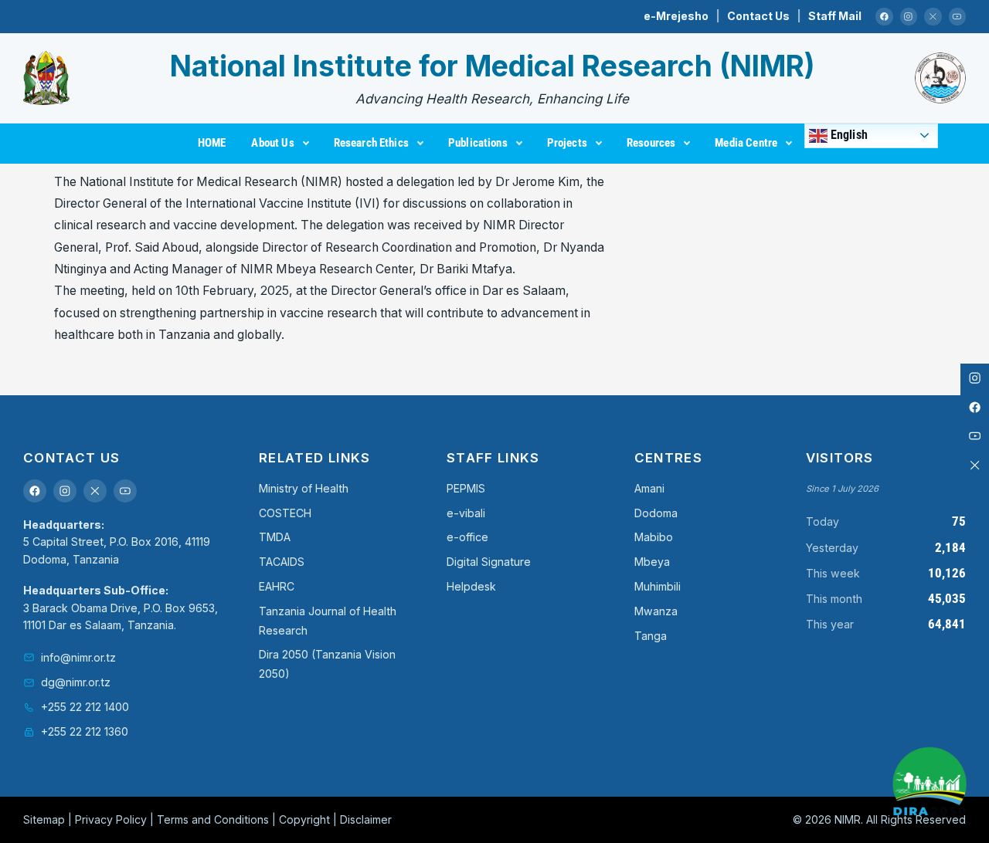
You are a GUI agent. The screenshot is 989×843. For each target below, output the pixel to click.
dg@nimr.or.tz (75, 682)
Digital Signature (489, 561)
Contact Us (758, 15)
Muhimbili (657, 586)
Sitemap (44, 819)
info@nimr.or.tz (78, 657)
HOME (212, 143)
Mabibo (653, 536)
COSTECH (285, 513)
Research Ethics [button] (371, 143)
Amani (649, 488)
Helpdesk (471, 586)
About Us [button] (272, 143)
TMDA (275, 536)
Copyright (304, 819)
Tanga (650, 635)
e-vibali (466, 513)
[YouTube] (958, 16)
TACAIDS (281, 561)
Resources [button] (651, 143)
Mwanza (656, 611)
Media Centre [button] (746, 143)
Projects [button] (567, 143)
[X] (933, 16)
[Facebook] (884, 16)
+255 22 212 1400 (85, 706)
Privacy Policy (111, 819)
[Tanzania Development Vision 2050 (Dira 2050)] (929, 783)
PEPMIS (466, 488)
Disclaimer (366, 819)
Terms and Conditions (213, 819)
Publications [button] (478, 143)
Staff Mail (835, 15)
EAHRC (276, 586)
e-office (467, 536)
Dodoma (656, 513)
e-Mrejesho (676, 15)
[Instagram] (909, 16)
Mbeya (652, 561)
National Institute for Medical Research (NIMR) (492, 66)
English (848, 134)
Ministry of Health (303, 488)
